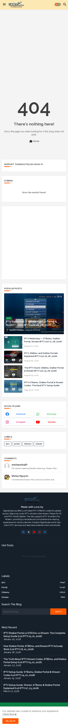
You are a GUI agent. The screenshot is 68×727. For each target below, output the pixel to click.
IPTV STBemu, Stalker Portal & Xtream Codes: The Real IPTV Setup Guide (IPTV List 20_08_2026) (43, 385)
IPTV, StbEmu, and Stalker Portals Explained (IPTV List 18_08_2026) (41, 354)
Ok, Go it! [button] (10, 721)
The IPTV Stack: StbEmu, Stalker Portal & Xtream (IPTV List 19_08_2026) (44, 369)
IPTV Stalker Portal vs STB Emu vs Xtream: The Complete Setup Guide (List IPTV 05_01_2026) (34, 634)
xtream (39, 444)
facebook (21, 414)
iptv (8, 444)
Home (34, 141)
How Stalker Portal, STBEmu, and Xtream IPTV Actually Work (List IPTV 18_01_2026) (33, 648)
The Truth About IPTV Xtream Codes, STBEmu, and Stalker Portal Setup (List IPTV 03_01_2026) (34, 661)
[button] (58, 4)
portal (17, 444)
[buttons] (23, 532)
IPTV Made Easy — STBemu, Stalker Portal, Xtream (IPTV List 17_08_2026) (43, 340)
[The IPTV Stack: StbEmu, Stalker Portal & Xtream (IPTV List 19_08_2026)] (13, 371)
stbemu (27, 444)
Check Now (8, 714)
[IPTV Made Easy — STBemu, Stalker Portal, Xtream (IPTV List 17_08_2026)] (13, 342)
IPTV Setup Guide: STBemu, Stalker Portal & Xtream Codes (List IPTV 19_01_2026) (31, 673)
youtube (52, 422)
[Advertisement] (34, 47)
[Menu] (4, 4)
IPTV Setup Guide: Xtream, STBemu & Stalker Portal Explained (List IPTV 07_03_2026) (31, 686)
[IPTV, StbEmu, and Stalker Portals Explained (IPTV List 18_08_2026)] (13, 357)
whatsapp (51, 414)
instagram (21, 422)
